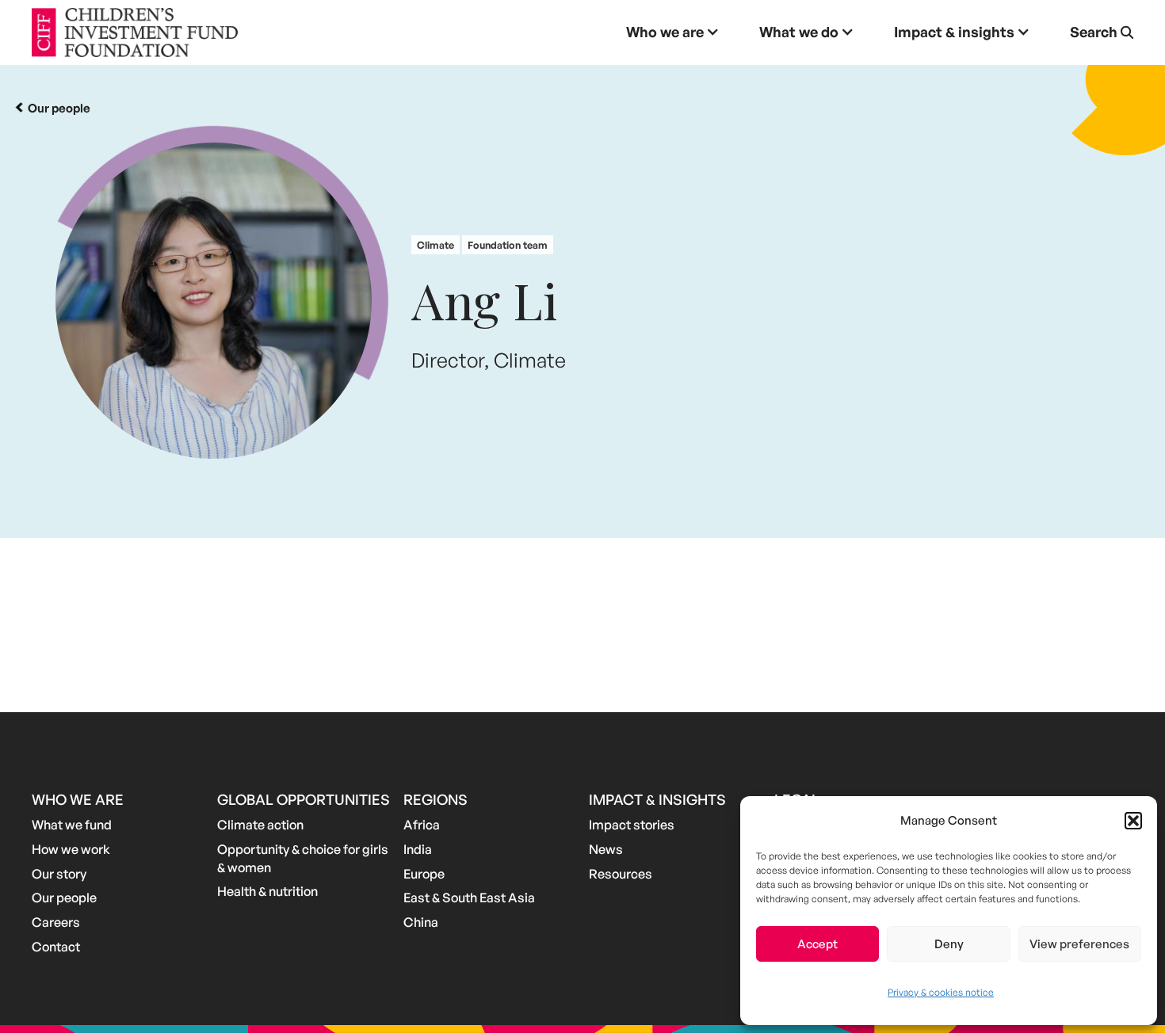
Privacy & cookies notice (941, 992)
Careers (56, 922)
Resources (620, 874)
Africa (421, 825)
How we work (71, 849)
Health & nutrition (267, 891)
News (606, 849)
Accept (817, 943)
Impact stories (631, 825)
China (420, 922)
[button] (1133, 821)
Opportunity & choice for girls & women (302, 858)
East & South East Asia (469, 897)
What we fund (72, 825)
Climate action (260, 825)
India (417, 849)
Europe (424, 874)
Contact (56, 947)
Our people (64, 897)
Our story (59, 874)
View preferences (1079, 943)
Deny (949, 943)
